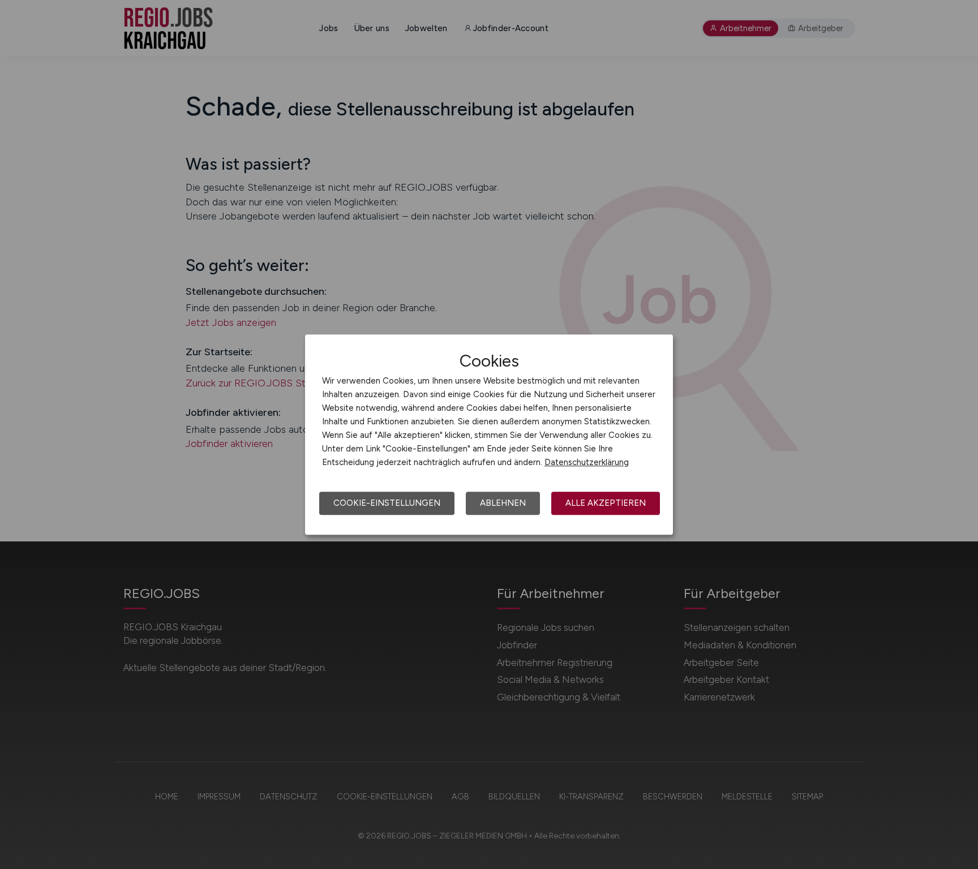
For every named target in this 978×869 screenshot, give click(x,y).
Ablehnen (503, 503)
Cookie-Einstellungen (386, 503)
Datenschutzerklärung (586, 462)
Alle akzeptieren (605, 503)
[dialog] (489, 434)
